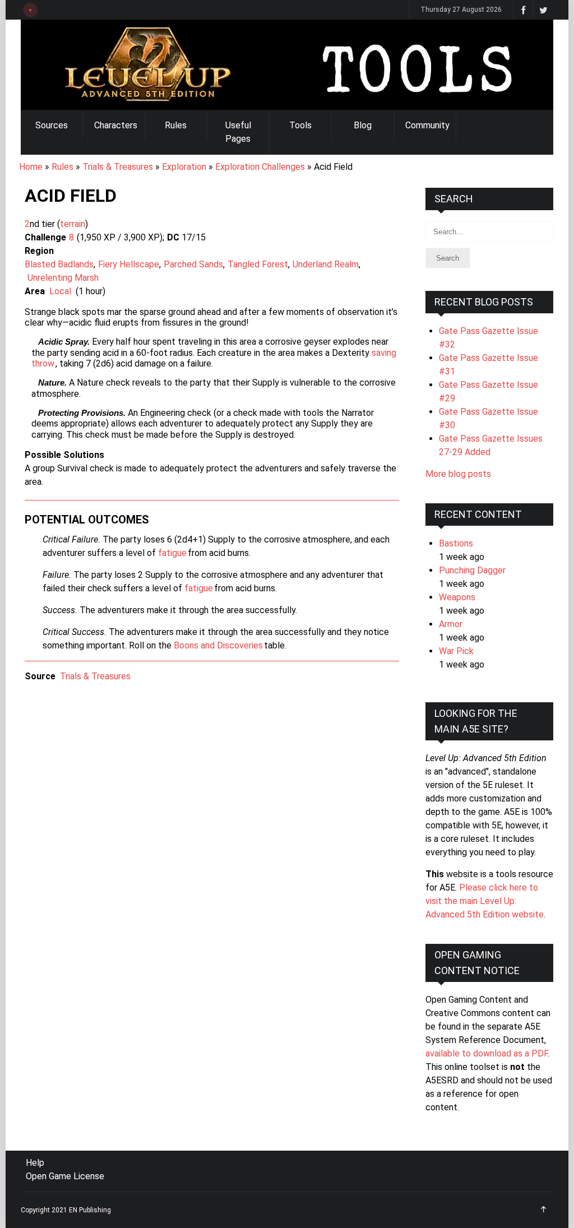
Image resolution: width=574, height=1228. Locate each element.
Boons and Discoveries (218, 645)
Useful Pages (238, 132)
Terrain (72, 224)
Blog (363, 125)
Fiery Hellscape (128, 264)
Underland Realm (326, 264)
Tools (300, 125)
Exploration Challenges (260, 166)
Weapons (457, 597)
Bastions (456, 543)
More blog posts (458, 474)
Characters (115, 125)
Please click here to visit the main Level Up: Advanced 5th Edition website (484, 901)
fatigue (172, 553)
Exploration (184, 166)
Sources (51, 125)
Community (427, 125)
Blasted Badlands (59, 264)
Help (35, 1162)
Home (31, 166)
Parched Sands (193, 264)
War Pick (456, 651)
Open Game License (65, 1176)
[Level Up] (287, 65)
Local (60, 291)
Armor (450, 624)
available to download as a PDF (486, 1053)
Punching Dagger (472, 570)
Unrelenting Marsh (63, 277)
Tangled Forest (258, 264)
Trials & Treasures (117, 166)
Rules (176, 125)
